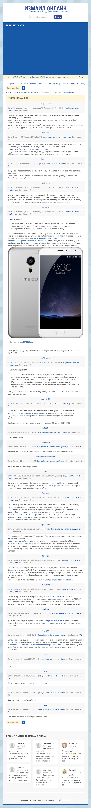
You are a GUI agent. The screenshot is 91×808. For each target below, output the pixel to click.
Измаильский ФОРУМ (14, 92)
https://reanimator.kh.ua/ (57, 596)
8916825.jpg (28, 342)
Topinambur (45, 524)
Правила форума (65, 83)
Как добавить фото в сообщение (56, 137)
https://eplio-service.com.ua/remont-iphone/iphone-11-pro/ (36, 645)
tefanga (45, 556)
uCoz (58, 800)
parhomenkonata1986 (45, 456)
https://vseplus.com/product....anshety (29, 415)
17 (81, 635)
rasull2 (45, 471)
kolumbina (45, 585)
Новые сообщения (38, 83)
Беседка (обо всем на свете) (35, 92)
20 (9, 695)
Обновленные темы (20, 83)
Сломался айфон (68, 92)
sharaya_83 (45, 399)
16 (21, 616)
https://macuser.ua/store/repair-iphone (24, 514)
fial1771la (45, 428)
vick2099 (45, 132)
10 (81, 461)
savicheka (45, 183)
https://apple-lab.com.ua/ (62, 580)
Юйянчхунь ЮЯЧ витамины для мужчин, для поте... (43, 77)
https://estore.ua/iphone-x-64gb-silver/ (24, 543)
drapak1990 (45, 103)
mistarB (45, 207)
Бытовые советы (53, 92)
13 (21, 531)
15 (33, 591)
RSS (82, 83)
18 (9, 661)
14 (33, 562)
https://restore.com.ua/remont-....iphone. (31, 149)
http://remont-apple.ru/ (62, 485)
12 (33, 500)
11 (33, 478)
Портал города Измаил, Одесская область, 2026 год (45, 11)
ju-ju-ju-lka (45, 442)
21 (9, 712)
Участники (52, 83)
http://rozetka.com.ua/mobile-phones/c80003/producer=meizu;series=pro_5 (32, 239)
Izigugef (45, 630)
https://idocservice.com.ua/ (55, 621)
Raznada (45, 493)
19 (9, 678)
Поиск (76, 83)
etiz (45, 654)
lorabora (45, 609)
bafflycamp (45, 358)
